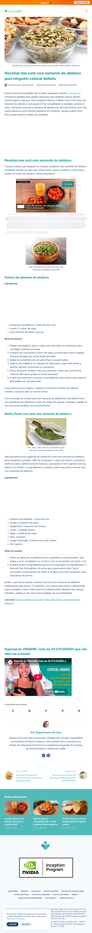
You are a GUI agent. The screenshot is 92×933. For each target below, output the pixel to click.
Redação (24, 891)
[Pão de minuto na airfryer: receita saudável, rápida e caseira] (74, 808)
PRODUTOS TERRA (82, 2)
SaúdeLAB (75, 93)
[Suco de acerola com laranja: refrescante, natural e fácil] (17, 808)
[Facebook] (13, 711)
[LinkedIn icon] (48, 755)
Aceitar (12, 924)
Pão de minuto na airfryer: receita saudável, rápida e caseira (74, 821)
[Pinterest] (46, 711)
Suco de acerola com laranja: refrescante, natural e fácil (14, 821)
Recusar (26, 924)
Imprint (75, 894)
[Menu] (86, 11)
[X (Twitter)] (29, 711)
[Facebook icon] (43, 755)
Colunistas (36, 891)
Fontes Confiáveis (51, 891)
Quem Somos (13, 891)
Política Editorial (21, 894)
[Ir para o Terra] (46, 2)
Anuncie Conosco (66, 898)
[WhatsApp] (79, 711)
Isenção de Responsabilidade (30, 898)
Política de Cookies (61, 894)
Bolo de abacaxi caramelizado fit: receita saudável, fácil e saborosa (45, 821)
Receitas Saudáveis (69, 85)
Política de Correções (41, 894)
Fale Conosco (50, 898)
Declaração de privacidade (72, 891)
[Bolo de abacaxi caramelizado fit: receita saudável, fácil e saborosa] (46, 808)
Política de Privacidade (16, 919)
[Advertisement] (46, 136)
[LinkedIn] (62, 711)
